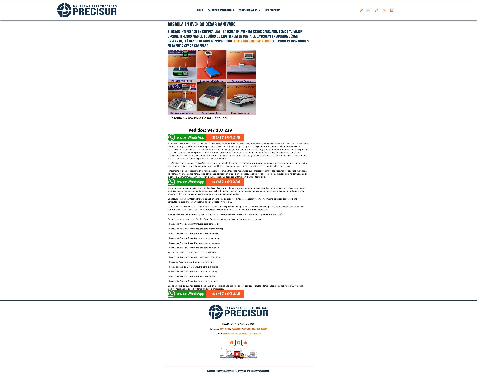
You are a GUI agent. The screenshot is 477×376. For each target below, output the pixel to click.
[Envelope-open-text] (391, 10)
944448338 (225, 329)
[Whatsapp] (369, 10)
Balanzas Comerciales (221, 10)
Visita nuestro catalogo (252, 41)
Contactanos (272, 10)
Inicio (200, 10)
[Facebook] (232, 343)
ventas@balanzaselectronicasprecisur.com (242, 334)
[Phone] (361, 10)
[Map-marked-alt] (245, 343)
